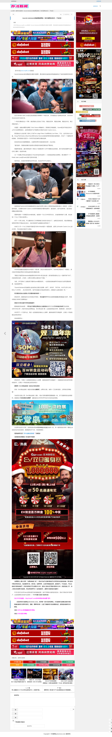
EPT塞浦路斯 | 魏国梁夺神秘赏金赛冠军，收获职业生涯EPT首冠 (93, 216)
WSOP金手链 (56, 665)
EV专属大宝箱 (17, 662)
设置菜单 (99, 1)
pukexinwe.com (32, 601)
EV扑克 (30, 662)
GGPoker (56, 662)
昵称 (15, 710)
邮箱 (15, 714)
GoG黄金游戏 (69, 662)
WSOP (17, 665)
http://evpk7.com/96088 (32, 598)
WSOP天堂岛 (30, 665)
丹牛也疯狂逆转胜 (29, 433)
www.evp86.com (25, 70)
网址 (14, 718)
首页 (13, 10)
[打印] (61, 14)
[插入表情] (72, 709)
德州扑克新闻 (19, 10)
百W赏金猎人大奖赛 (87, 114)
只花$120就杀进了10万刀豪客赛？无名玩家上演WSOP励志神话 (93, 201)
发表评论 (66, 14)
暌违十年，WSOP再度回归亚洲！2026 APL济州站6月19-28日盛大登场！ (34, 682)
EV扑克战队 (44, 662)
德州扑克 (90, 120)
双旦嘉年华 (69, 665)
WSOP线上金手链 (43, 665)
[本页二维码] (110, 731)
